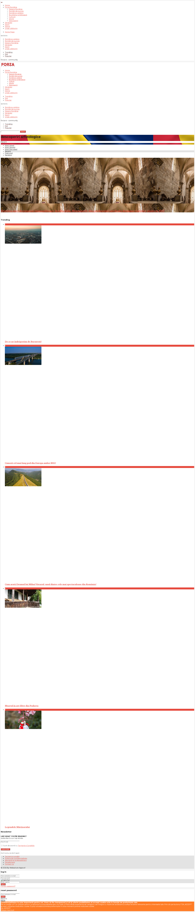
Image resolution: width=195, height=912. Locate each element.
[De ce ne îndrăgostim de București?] (99, 282)
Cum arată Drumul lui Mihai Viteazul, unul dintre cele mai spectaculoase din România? (50, 584)
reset (3, 896)
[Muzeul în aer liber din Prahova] (99, 646)
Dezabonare (10, 862)
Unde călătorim (11, 28)
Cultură (12, 17)
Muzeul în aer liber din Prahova (21, 706)
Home (7, 5)
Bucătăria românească (18, 15)
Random (8, 155)
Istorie (11, 19)
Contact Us (9, 864)
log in (3, 884)
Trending (8, 96)
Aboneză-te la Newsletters (16, 860)
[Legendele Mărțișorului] (99, 767)
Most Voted (9, 145)
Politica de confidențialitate (16, 858)
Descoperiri (13, 21)
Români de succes (16, 11)
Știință (7, 27)
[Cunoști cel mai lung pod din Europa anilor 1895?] (99, 403)
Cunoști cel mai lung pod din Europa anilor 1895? (30, 463)
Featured (9, 153)
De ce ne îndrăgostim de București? (23, 341)
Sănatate (8, 23)
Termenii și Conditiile (26, 846)
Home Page (10, 32)
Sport (7, 25)
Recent (8, 151)
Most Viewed (10, 147)
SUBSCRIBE (5, 849)
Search (23, 131)
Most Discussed (11, 149)
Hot (6, 98)
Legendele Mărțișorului (17, 827)
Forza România (11, 7)
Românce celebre (16, 13)
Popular (8, 100)
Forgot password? (8, 886)
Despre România (15, 9)
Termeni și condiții (12, 856)
